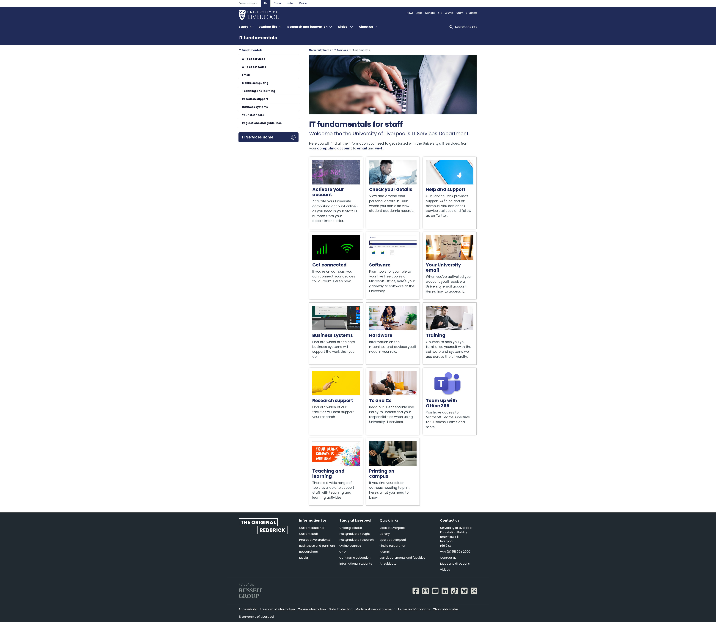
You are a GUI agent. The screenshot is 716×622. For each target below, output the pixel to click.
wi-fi (379, 148)
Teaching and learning (258, 91)
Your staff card (253, 115)
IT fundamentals (257, 38)
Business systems (255, 107)
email (362, 148)
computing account (334, 148)
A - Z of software (254, 67)
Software (373, 234)
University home (320, 50)
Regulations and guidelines (262, 123)
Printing (372, 440)
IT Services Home (257, 137)
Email (246, 75)
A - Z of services (253, 59)
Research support (255, 99)
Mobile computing (255, 83)
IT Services (341, 50)
